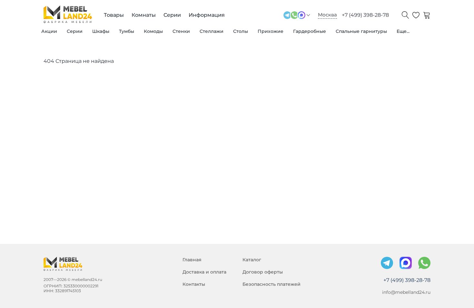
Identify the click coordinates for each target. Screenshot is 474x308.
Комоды (153, 31)
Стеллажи (211, 31)
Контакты (194, 284)
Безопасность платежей (271, 284)
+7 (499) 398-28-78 (365, 15)
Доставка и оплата (204, 272)
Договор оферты (262, 272)
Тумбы (126, 31)
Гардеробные (309, 31)
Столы (240, 31)
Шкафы (100, 31)
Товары (114, 15)
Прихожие (270, 31)
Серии (75, 31)
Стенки (181, 31)
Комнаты (144, 15)
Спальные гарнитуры (361, 31)
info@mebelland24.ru (406, 292)
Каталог (251, 260)
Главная (192, 260)
